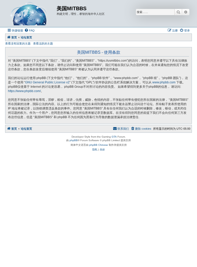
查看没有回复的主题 (18, 43)
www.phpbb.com (163, 82)
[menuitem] (29, 30)
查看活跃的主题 (43, 43)
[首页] (31, 13)
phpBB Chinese (98, 144)
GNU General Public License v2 (47, 82)
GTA (114, 136)
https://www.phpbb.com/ (24, 91)
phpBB (74, 140)
